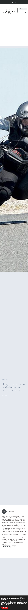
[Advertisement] (14, 29)
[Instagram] (15, 2)
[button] (25, 12)
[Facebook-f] (12, 2)
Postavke (10, 604)
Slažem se (5, 607)
